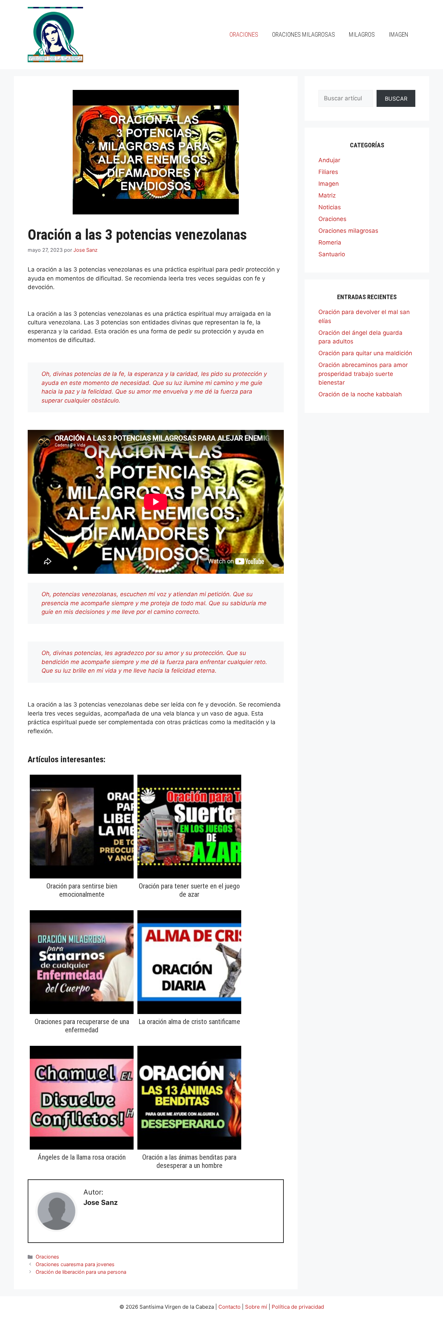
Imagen (398, 34)
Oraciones (243, 34)
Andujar (329, 160)
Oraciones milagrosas (303, 34)
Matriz (327, 195)
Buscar (396, 98)
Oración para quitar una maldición (365, 353)
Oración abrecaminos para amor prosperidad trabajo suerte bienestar (363, 373)
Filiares (328, 171)
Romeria (329, 242)
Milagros (362, 34)
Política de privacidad (298, 1306)
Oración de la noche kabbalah (360, 394)
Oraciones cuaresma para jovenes (75, 1264)
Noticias (329, 207)
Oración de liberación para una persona (81, 1272)
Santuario (331, 254)
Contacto (229, 1306)
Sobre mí (256, 1306)
